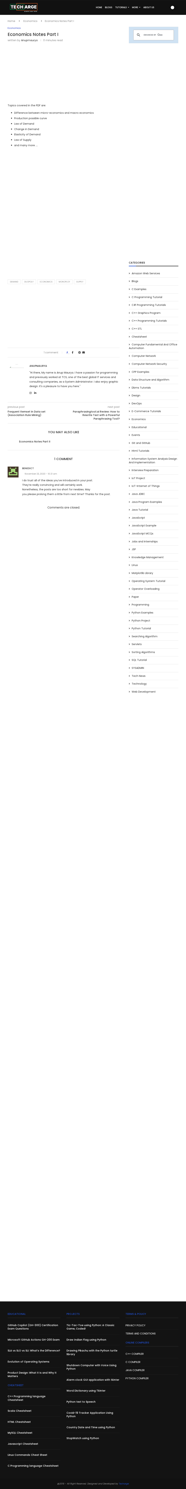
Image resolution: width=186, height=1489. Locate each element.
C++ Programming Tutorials (149, 321)
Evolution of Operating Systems (28, 1361)
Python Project (141, 620)
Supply (79, 281)
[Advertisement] (64, 72)
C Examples (139, 289)
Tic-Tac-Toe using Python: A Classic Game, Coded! (90, 1327)
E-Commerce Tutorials (146, 411)
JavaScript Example (144, 525)
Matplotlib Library (142, 573)
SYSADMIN (138, 668)
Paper (135, 597)
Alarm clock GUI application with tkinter (92, 1380)
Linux (135, 565)
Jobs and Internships (145, 541)
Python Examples (142, 612)
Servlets (137, 644)
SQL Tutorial (139, 660)
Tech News (138, 676)
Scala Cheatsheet (19, 1411)
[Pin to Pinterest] (79, 352)
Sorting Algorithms (143, 652)
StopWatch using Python (82, 1438)
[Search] (166, 7)
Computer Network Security (149, 364)
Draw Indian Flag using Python (86, 1340)
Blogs (135, 281)
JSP (134, 549)
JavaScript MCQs (142, 533)
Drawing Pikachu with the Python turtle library (91, 1352)
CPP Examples (140, 372)
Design (136, 395)
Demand (14, 281)
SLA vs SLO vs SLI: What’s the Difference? (34, 1350)
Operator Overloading (145, 589)
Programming (140, 604)
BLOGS (108, 7)
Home (11, 21)
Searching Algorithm (144, 636)
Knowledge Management (148, 557)
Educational (139, 427)
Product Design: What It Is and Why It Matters (32, 1374)
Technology (139, 684)
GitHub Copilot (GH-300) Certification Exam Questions (33, 1327)
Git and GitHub (141, 443)
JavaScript (138, 518)
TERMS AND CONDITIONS (141, 1333)
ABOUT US (148, 7)
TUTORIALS (121, 7)
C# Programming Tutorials (149, 305)
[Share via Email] (83, 352)
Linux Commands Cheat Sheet (27, 1455)
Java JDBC (138, 494)
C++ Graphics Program (146, 313)
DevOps (137, 403)
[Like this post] (69, 352)
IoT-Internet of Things (146, 486)
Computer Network (144, 356)
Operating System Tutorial (148, 581)
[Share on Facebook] (72, 352)
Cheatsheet (139, 337)
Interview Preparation (145, 470)
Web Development (144, 692)
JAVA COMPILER (135, 1370)
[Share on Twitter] (76, 352)
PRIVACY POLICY (135, 1325)
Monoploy (64, 281)
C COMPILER (133, 1362)
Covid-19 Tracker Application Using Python (89, 1414)
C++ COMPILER (135, 1354)
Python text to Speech (81, 1402)
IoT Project (138, 478)
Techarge (124, 1483)
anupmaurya (29, 40)
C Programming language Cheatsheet (33, 1466)
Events (136, 435)
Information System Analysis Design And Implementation (153, 460)
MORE (135, 7)
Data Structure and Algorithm (150, 380)
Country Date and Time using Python (90, 1427)
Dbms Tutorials (141, 387)
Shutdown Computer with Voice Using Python (91, 1367)
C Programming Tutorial (147, 297)
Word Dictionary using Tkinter (86, 1390)
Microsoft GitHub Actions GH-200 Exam (34, 1340)
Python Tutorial (141, 628)
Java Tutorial (140, 510)
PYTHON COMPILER (137, 1378)
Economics (30, 21)
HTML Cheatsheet (19, 1422)
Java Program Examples (147, 502)
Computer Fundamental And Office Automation (153, 346)
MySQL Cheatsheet (20, 1433)
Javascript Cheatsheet (23, 1444)
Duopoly (29, 281)
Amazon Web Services (146, 273)
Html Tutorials (140, 451)
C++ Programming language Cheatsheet (26, 1398)
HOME (99, 7)
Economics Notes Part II (34, 441)
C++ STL (137, 329)
